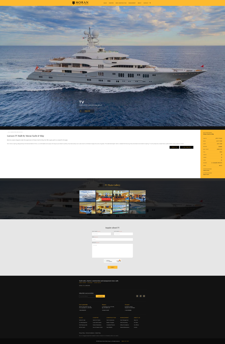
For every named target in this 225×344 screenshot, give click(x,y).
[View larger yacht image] (87, 196)
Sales (105, 3)
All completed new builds (15, 132)
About (139, 3)
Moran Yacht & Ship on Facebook (140, 296)
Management (132, 3)
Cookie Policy (98, 333)
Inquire (87, 111)
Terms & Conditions (90, 333)
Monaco (104, 304)
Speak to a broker (84, 285)
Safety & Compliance (124, 324)
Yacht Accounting (124, 322)
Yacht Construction (110, 320)
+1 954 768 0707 (186, 147)
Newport (127, 304)
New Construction (121, 3)
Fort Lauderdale (83, 304)
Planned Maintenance (124, 327)
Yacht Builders (109, 327)
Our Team (136, 322)
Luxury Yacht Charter (97, 322)
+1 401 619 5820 (128, 310)
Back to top (125, 341)
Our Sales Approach (83, 322)
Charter (111, 3)
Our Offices (136, 324)
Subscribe (100, 296)
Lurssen (220, 146)
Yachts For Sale (82, 320)
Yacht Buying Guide (83, 324)
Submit (112, 267)
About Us (136, 320)
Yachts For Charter (96, 320)
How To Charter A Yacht (98, 327)
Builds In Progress (110, 322)
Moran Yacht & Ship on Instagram (144, 296)
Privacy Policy (82, 333)
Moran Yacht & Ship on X (137, 296)
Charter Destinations (97, 324)
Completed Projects (111, 324)
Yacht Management (124, 320)
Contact (145, 3)
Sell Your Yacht (82, 327)
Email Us (174, 147)
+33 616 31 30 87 (105, 310)
